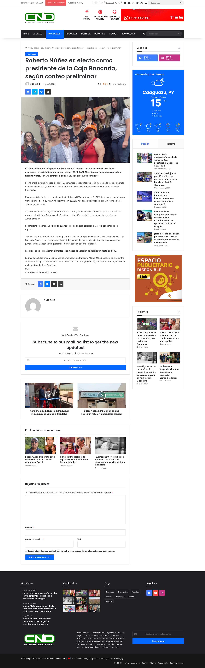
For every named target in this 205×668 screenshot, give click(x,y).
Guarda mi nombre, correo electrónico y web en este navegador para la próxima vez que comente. (71, 551)
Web (79, 539)
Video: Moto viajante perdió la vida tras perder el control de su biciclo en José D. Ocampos (165, 179)
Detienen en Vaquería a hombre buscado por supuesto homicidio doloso (169, 372)
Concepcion (123, 592)
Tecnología (128, 34)
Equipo (145, 663)
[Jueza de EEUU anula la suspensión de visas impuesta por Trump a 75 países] (94, 608)
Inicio (26, 34)
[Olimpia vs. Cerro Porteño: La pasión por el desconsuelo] (69, 608)
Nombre (29, 527)
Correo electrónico (34, 539)
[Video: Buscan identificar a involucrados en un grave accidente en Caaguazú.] (144, 196)
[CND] (39, 18)
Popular (145, 143)
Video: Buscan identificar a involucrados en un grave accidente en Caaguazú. (164, 198)
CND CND (34, 84)
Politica (86, 34)
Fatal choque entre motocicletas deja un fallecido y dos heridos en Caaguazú (146, 338)
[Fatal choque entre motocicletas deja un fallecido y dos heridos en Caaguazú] (147, 324)
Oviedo (131, 597)
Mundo (112, 34)
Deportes (99, 34)
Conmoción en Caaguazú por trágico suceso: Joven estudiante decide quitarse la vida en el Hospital (165, 219)
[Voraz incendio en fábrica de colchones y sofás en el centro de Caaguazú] (82, 608)
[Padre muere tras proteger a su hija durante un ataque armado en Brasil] (40, 445)
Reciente (171, 143)
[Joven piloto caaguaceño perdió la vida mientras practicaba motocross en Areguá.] (144, 158)
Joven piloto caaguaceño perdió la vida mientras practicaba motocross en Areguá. (166, 160)
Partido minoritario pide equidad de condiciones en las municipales (74, 459)
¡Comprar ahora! (176, 663)
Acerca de (135, 663)
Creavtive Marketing (79, 658)
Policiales (71, 34)
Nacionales (54, 34)
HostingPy (118, 658)
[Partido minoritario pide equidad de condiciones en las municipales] (75, 445)
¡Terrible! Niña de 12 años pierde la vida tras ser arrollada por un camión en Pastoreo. (166, 238)
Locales (37, 34)
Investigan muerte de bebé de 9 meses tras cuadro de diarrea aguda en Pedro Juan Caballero (110, 460)
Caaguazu (110, 592)
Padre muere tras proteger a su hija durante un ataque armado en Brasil (40, 459)
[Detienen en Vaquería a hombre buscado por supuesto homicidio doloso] (170, 357)
